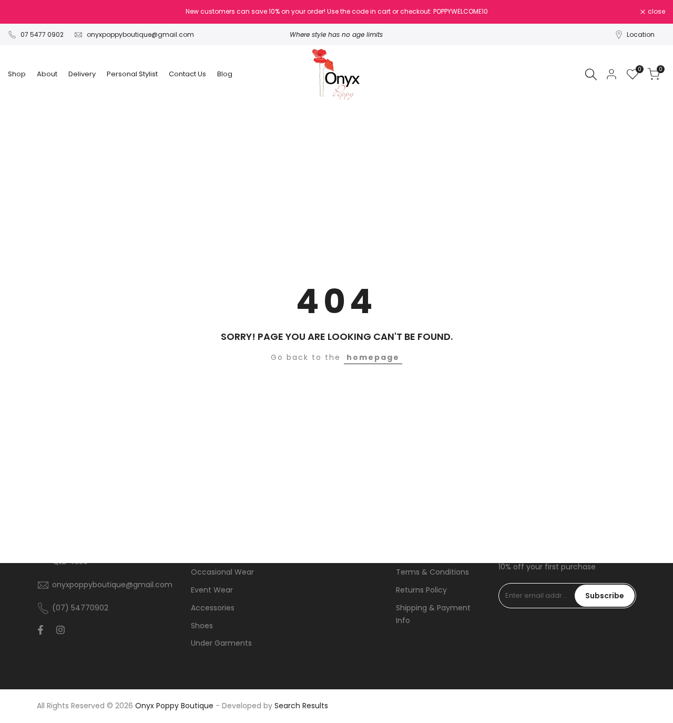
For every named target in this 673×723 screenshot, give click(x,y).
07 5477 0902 (42, 34)
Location (641, 34)
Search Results (301, 705)
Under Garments (221, 643)
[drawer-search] (591, 74)
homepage (373, 357)
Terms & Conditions (432, 572)
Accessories (212, 607)
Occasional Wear (222, 572)
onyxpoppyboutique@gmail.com (140, 34)
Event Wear (212, 590)
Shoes (202, 625)
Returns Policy (421, 590)
